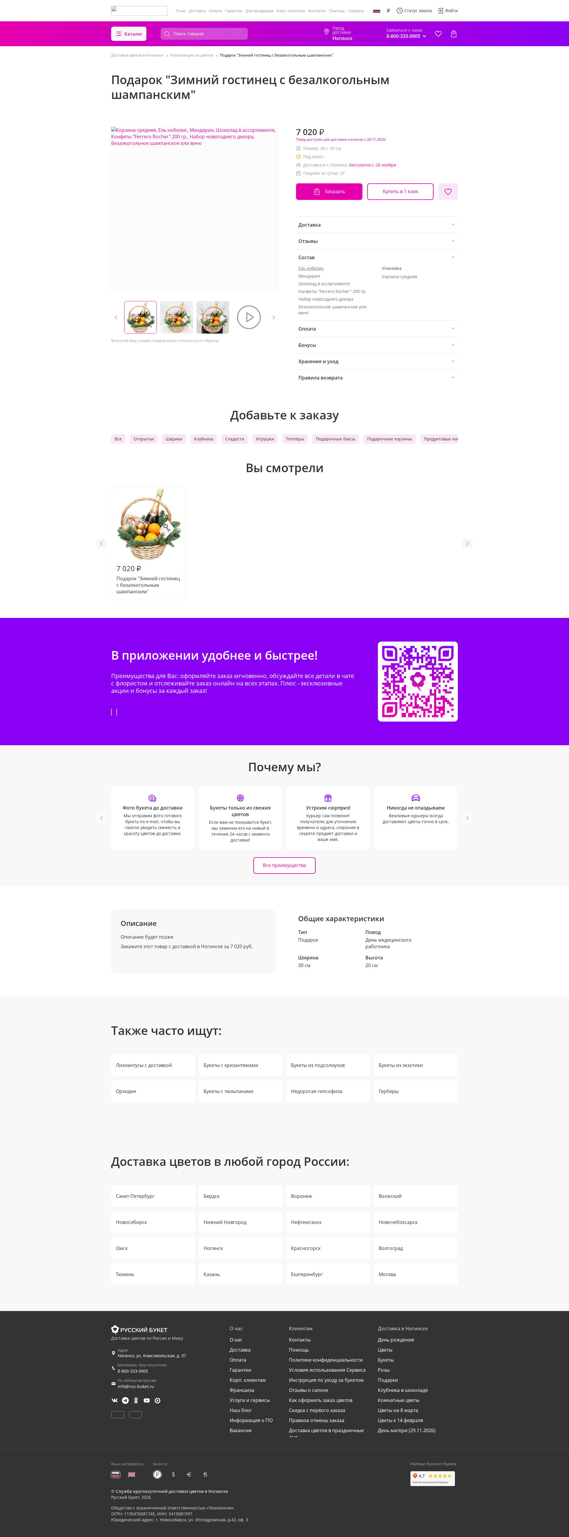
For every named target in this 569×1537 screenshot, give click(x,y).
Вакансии (241, 1430)
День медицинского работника (388, 943)
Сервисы (356, 10)
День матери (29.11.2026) (406, 1430)
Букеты (386, 1360)
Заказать (335, 191)
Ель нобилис (311, 268)
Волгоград (391, 1248)
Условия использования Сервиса (327, 1370)
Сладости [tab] (234, 439)
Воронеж (301, 1196)
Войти (451, 10)
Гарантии (233, 10)
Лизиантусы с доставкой (144, 1065)
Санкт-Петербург (135, 1196)
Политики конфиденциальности (326, 1360)
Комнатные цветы (398, 1400)
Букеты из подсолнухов (318, 1065)
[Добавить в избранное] (448, 191)
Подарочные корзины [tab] (389, 439)
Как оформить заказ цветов (320, 1400)
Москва (387, 1274)
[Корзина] (454, 34)
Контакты (317, 10)
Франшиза (242, 1390)
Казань (212, 1274)
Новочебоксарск (398, 1222)
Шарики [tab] (174, 439)
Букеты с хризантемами (231, 1065)
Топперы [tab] (295, 439)
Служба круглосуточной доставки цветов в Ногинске (172, 1491)
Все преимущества (284, 865)
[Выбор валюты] (388, 10)
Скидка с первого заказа (317, 1410)
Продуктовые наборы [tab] (446, 439)
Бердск (212, 1196)
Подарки (388, 1380)
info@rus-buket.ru (136, 1386)
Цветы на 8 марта (398, 1410)
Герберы (389, 1091)
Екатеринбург (307, 1274)
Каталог (133, 34)
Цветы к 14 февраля (400, 1420)
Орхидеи (126, 1091)
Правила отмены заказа (316, 1420)
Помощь (337, 10)
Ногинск (213, 1248)
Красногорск (306, 1248)
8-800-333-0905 (133, 1371)
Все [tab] (118, 439)
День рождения (396, 1339)
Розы (384, 1370)
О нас (181, 10)
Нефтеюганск (306, 1222)
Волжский (390, 1196)
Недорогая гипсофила (316, 1091)
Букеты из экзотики (401, 1065)
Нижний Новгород (225, 1222)
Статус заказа (418, 10)
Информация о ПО (251, 1420)
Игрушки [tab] (265, 439)
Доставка (197, 10)
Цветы (385, 1350)
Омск (122, 1248)
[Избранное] (438, 34)
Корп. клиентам (290, 10)
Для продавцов (259, 10)
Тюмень (125, 1274)
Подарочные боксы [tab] (335, 439)
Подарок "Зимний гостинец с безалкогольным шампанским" (148, 579)
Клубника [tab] (203, 439)
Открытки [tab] (144, 439)
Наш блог (241, 1410)
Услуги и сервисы (250, 1400)
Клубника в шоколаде (403, 1390)
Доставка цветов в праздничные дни (326, 1433)
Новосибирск (131, 1222)
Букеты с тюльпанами (228, 1091)
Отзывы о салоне (308, 1390)
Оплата (215, 10)
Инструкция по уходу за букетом (326, 1380)
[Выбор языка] (376, 10)
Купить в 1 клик (400, 191)
